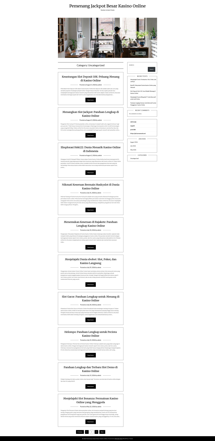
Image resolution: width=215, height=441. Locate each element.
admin (100, 85)
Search (131, 65)
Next (102, 432)
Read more (91, 100)
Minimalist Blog (119, 438)
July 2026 (133, 146)
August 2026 (134, 142)
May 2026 (133, 150)
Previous (80, 432)
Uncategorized (134, 158)
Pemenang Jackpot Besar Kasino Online (107, 5)
